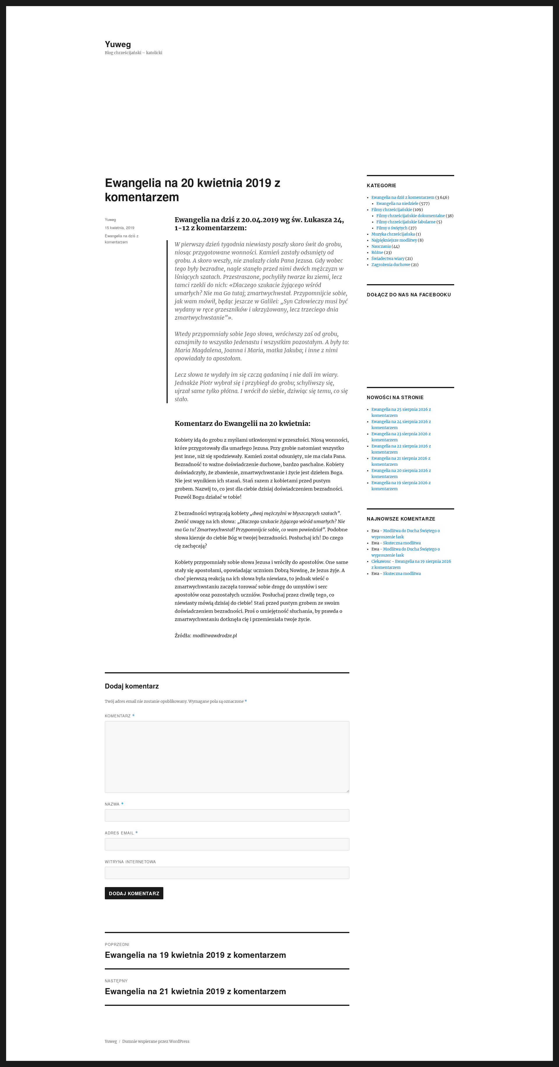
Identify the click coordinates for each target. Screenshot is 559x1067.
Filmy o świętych (392, 228)
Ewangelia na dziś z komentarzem (403, 197)
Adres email (121, 833)
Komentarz (120, 716)
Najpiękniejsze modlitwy (394, 240)
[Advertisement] (279, 132)
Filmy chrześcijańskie (392, 209)
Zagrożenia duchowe (391, 264)
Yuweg (118, 44)
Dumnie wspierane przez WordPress (156, 1041)
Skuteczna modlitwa (402, 543)
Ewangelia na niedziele (397, 203)
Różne (377, 252)
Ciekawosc (381, 561)
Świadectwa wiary (388, 258)
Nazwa (114, 804)
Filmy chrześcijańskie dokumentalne (410, 215)
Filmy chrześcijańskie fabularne (406, 222)
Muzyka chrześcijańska (393, 234)
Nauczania (381, 246)
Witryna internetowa (130, 861)
